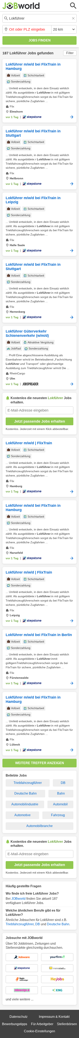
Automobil (60, 804)
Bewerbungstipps (14, 1024)
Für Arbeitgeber (42, 1024)
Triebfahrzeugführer (28, 783)
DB (63, 783)
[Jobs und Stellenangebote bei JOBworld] (21, 5)
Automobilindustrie (24, 804)
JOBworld (18, 898)
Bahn (61, 793)
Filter (70, 53)
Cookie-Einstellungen (39, 1031)
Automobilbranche (39, 826)
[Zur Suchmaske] (73, 5)
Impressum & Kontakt (54, 1016)
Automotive (22, 815)
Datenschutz (19, 1016)
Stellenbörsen (67, 1024)
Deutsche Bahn (25, 793)
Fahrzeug (58, 815)
